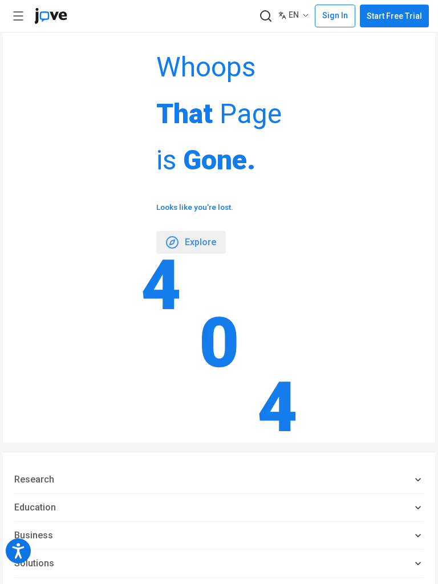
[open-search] (265, 16)
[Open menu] (18, 16)
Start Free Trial (394, 16)
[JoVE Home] (50, 16)
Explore (201, 242)
